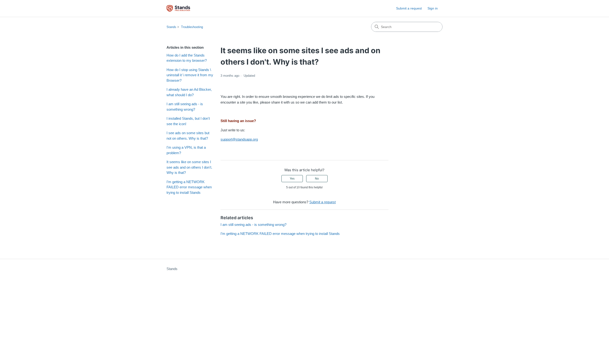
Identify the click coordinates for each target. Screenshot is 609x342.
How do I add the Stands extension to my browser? (187, 58)
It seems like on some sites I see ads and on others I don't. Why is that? (189, 167)
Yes (292, 178)
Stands (171, 27)
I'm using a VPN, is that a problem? (186, 150)
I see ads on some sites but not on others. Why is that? (188, 135)
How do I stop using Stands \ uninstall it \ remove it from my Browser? (190, 75)
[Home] (178, 8)
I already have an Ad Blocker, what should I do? (189, 92)
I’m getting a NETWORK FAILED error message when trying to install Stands (189, 187)
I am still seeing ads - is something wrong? (185, 106)
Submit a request (409, 8)
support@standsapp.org (239, 139)
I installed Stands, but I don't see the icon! (188, 121)
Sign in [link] (432, 8)
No (317, 178)
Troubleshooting (192, 27)
